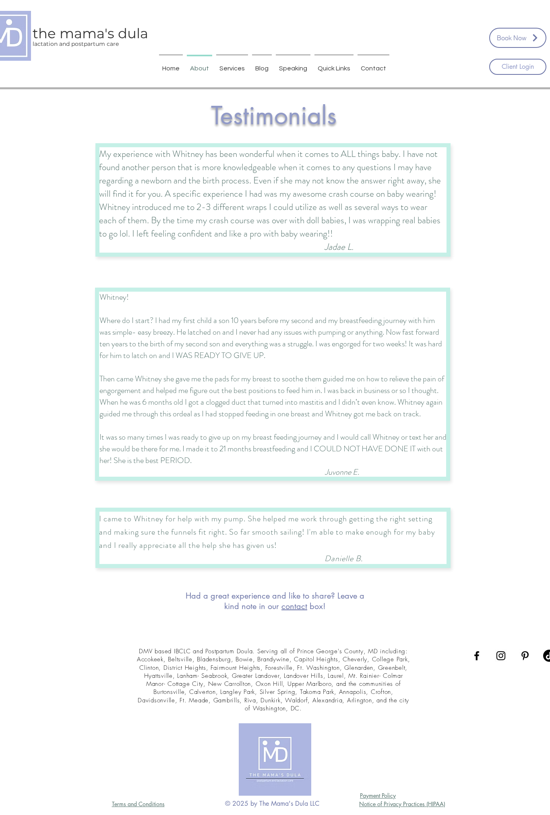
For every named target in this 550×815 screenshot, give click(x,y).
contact (294, 606)
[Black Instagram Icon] (501, 656)
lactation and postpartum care (76, 43)
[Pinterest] (525, 656)
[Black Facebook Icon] (477, 656)
